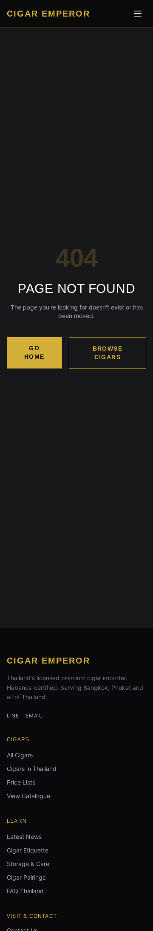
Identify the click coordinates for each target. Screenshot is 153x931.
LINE (13, 715)
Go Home (34, 352)
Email (34, 715)
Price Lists (21, 782)
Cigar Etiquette (27, 850)
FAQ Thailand (25, 890)
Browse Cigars (107, 352)
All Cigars (20, 755)
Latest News (24, 836)
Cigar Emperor (48, 660)
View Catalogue (28, 795)
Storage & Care (28, 863)
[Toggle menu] (137, 13)
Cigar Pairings (26, 877)
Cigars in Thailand (32, 768)
